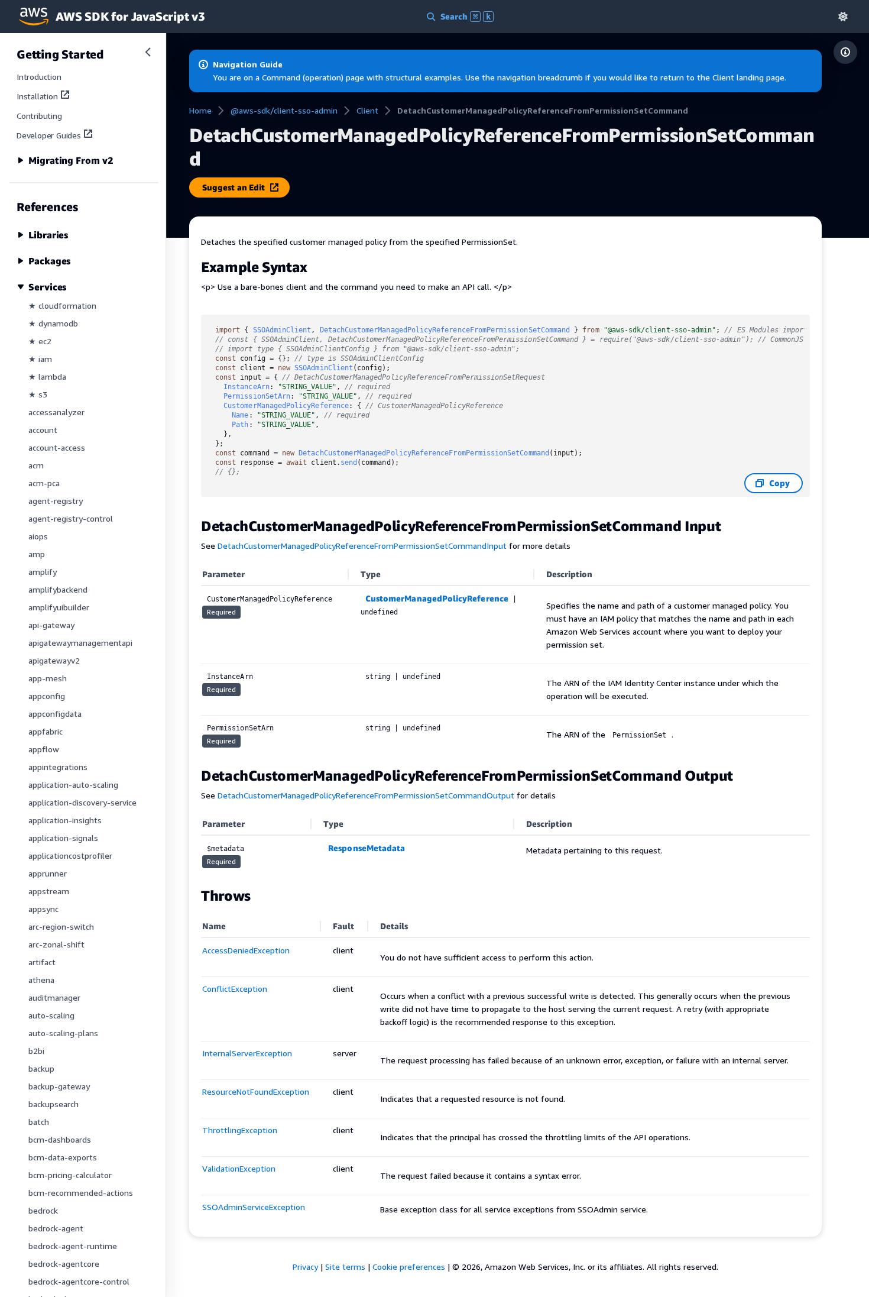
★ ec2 (39, 341)
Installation (37, 96)
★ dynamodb (53, 323)
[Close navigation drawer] (148, 52)
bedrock (43, 1210)
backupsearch (53, 1104)
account (42, 430)
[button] (843, 16)
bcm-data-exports (62, 1157)
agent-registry (55, 501)
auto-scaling (51, 1015)
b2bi (36, 1051)
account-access (56, 447)
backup (41, 1068)
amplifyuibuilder (58, 607)
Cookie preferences (408, 1267)
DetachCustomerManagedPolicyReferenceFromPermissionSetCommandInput (362, 546)
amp (36, 554)
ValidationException (238, 1168)
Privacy (305, 1267)
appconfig (46, 696)
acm (36, 465)
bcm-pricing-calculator (70, 1175)
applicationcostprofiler (70, 855)
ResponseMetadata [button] (366, 848)
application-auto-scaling (73, 785)
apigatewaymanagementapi (80, 643)
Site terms (345, 1267)
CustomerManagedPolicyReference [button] (436, 598)
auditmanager (54, 997)
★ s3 (37, 394)
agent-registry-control (70, 518)
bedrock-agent (55, 1228)
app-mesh (47, 678)
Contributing (39, 116)
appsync (43, 909)
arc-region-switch (61, 926)
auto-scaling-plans (63, 1033)
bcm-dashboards (59, 1139)
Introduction (39, 77)
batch (38, 1122)
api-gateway (51, 625)
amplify (42, 572)
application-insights (65, 820)
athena (41, 980)
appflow (43, 749)
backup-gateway (59, 1086)
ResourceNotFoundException (255, 1091)
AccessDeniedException (246, 950)
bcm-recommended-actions (80, 1193)
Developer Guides (49, 135)
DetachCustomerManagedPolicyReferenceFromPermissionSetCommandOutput (366, 795)
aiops (38, 536)
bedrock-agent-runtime (72, 1246)
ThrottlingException (239, 1130)
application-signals (63, 838)
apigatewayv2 (54, 660)
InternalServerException (247, 1053)
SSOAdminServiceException (253, 1207)
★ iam (40, 359)
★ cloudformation (62, 305)
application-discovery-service (82, 802)
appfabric (45, 731)
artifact (42, 962)
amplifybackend (57, 589)
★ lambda (47, 376)
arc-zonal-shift (56, 944)
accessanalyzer (56, 412)
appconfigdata (55, 714)
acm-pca (44, 483)
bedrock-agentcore (63, 1264)
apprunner (47, 873)
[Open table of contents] (845, 52)
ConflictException (234, 989)
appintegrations (57, 767)
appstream (48, 891)
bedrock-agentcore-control (78, 1281)
